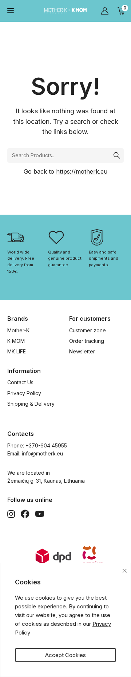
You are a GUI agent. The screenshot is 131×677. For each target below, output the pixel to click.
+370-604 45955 (46, 445)
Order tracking (86, 341)
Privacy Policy (24, 393)
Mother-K (18, 330)
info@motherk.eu (42, 453)
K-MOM (16, 341)
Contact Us (20, 382)
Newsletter (82, 351)
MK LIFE (16, 351)
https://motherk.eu (81, 171)
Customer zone (87, 330)
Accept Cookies (65, 655)
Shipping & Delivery (31, 404)
